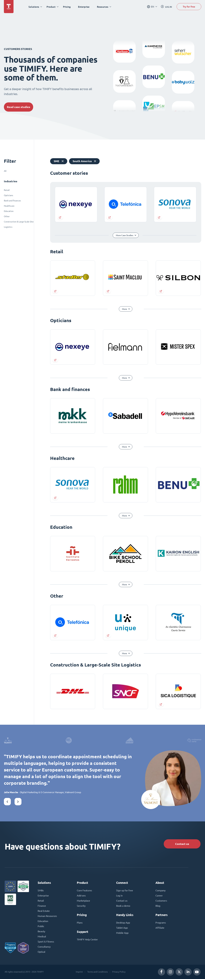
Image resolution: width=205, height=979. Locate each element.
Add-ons (81, 895)
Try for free (189, 6)
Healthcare (9, 206)
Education (9, 211)
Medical (42, 936)
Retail (7, 190)
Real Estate (44, 911)
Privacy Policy (118, 972)
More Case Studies (124, 235)
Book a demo (123, 905)
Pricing (67, 6)
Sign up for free (124, 890)
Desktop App (123, 922)
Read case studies (18, 107)
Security (81, 905)
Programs (160, 922)
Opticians (8, 195)
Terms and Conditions (97, 972)
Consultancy (44, 946)
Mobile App (122, 932)
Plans (80, 922)
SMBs (41, 890)
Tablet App (122, 927)
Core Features (84, 890)
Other (7, 216)
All (5, 171)
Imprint (79, 972)
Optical (41, 951)
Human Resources (47, 916)
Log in (119, 895)
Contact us (182, 843)
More (124, 309)
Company (160, 890)
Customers (161, 900)
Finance (42, 905)
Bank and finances (12, 200)
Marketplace (83, 900)
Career (159, 895)
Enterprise (83, 6)
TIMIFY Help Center (87, 939)
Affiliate (159, 927)
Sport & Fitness (46, 941)
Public (41, 926)
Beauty (41, 931)
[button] (7, 801)
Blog (157, 905)
